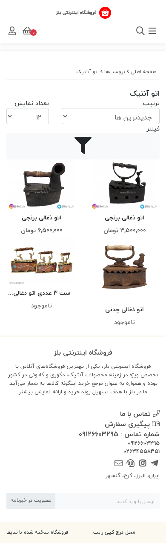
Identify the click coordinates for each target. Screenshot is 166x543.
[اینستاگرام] (142, 463)
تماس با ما (136, 414)
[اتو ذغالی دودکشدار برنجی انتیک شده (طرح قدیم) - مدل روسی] (41, 184)
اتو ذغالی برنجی (124, 217)
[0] (26, 31)
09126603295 (144, 443)
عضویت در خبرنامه (31, 500)
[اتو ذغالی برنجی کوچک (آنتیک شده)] (124, 184)
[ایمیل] (118, 463)
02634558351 (141, 451)
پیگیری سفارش (128, 424)
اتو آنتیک (87, 71)
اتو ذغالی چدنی (124, 309)
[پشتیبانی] (130, 463)
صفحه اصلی (143, 71)
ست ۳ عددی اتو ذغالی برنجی (41, 293)
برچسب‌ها (114, 71)
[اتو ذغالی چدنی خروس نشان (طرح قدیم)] (124, 268)
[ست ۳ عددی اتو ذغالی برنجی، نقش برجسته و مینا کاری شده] (41, 259)
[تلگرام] (155, 463)
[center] (129, 31)
